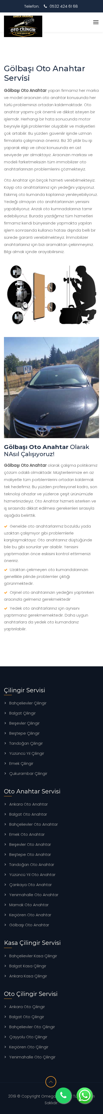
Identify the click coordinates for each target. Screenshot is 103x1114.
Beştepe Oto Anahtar (30, 854)
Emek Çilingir (21, 763)
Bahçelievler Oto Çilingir (32, 1027)
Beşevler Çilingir (24, 723)
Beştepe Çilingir (24, 733)
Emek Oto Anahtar (27, 834)
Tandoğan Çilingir (26, 743)
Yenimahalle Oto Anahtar (33, 894)
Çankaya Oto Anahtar (30, 884)
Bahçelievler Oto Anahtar (33, 824)
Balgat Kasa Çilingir (27, 966)
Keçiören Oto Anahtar (30, 915)
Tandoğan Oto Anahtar (31, 864)
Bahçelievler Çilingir (27, 703)
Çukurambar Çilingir (28, 773)
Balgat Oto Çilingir (26, 1016)
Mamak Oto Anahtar (29, 905)
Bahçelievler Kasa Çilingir (33, 956)
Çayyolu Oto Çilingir (28, 1037)
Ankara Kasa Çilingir (28, 976)
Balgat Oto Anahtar (28, 814)
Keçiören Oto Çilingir (28, 1047)
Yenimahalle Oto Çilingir (32, 1057)
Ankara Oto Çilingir (27, 1006)
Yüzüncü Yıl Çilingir (26, 753)
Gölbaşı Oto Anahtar (29, 925)
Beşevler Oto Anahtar (30, 844)
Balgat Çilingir (22, 713)
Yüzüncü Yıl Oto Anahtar (32, 874)
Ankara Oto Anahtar (28, 804)
